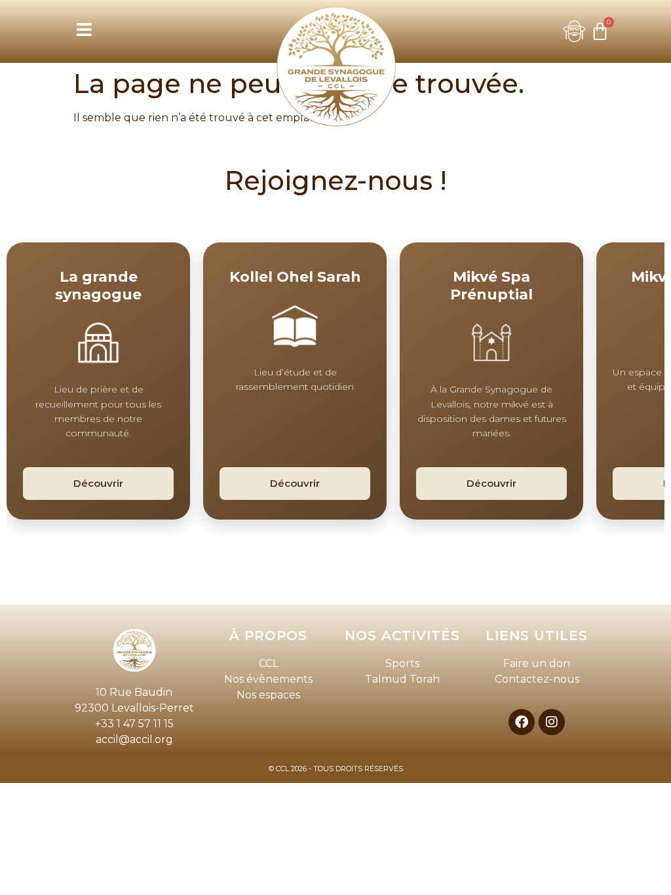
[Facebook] (521, 722)
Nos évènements (268, 679)
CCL (268, 663)
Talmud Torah (402, 679)
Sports (402, 663)
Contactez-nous (537, 679)
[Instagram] (552, 722)
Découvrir (98, 483)
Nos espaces (268, 695)
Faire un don (536, 663)
